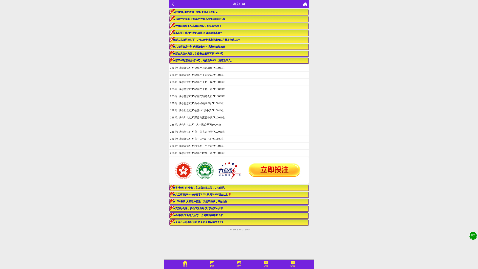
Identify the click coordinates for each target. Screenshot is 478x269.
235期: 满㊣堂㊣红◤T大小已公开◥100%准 (195, 124)
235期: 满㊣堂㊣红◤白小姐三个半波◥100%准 (197, 145)
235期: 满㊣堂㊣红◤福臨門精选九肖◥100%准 (197, 96)
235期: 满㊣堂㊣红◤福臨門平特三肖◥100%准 (197, 89)
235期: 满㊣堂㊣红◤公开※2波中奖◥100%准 (197, 110)
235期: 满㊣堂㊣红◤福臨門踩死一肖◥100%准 (197, 152)
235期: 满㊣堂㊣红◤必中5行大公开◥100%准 (197, 138)
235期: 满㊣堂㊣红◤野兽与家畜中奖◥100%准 (197, 117)
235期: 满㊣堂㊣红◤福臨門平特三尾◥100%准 (197, 82)
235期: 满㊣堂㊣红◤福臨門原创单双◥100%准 (197, 67)
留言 (473, 235)
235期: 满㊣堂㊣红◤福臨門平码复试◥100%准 (197, 74)
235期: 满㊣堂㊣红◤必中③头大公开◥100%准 (197, 131)
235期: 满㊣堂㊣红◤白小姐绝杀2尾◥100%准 (197, 103)
